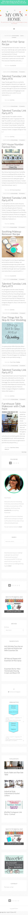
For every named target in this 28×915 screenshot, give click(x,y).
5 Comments (22, 140)
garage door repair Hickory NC (8, 912)
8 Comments (22, 193)
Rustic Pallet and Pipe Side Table (13, 773)
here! (20, 527)
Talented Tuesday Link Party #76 (14, 77)
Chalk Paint (12, 447)
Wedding (18, 362)
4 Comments (22, 71)
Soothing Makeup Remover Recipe (11, 233)
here (10, 566)
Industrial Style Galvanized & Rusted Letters (12, 793)
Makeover (7, 449)
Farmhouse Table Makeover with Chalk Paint (13, 406)
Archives (6, 627)
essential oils (7, 510)
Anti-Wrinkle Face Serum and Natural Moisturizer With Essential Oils (13, 648)
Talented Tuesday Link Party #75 (14, 112)
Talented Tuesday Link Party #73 (14, 285)
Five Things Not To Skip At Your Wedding (14, 318)
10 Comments (22, 227)
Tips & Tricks (13, 362)
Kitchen (17, 447)
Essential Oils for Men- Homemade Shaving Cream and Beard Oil (12, 671)
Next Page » (24, 452)
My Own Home (14, 17)
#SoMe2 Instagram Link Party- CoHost (13, 813)
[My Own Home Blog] (14, 715)
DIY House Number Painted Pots (13, 145)
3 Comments (22, 365)
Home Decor (18, 190)
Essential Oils (13, 65)
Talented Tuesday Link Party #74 (14, 199)
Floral (13, 190)
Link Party (12, 100)
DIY (11, 190)
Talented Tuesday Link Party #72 (14, 371)
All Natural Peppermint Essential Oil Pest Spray (12, 659)
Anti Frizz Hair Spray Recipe (13, 43)
